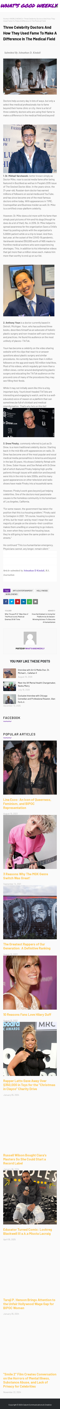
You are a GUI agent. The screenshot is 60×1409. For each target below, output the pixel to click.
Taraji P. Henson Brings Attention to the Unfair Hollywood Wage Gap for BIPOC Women (29, 1304)
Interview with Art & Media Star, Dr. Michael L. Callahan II (34, 671)
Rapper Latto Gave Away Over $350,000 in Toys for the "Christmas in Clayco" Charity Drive (29, 1085)
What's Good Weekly (34, 648)
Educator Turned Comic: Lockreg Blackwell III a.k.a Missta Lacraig (27, 1231)
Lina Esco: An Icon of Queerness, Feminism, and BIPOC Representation (27, 803)
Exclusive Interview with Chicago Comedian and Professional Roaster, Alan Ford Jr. (36, 698)
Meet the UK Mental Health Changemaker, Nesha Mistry (37, 684)
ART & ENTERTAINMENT (23, 590)
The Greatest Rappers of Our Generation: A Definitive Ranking (27, 946)
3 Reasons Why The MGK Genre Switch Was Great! (25, 876)
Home (5, 18)
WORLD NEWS (16, 18)
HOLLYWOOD (42, 590)
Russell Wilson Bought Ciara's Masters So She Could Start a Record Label (25, 1159)
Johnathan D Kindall (34, 570)
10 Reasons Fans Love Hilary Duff (27, 1014)
